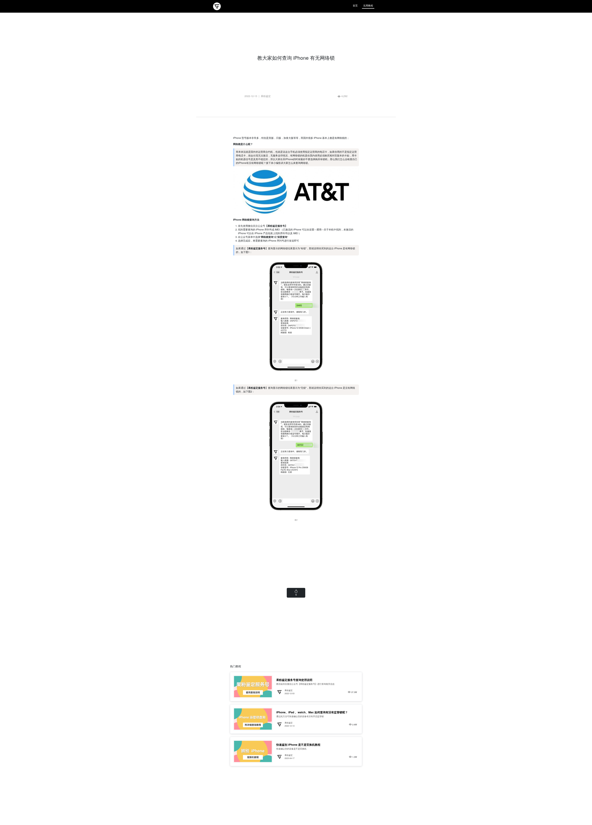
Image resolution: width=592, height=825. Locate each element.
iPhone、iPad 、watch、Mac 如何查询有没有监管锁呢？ (312, 712)
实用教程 (368, 5)
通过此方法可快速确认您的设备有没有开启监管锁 (300, 716)
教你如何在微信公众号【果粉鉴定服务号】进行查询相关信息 (305, 683)
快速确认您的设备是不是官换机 (291, 748)
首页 (355, 5)
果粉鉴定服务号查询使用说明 (294, 680)
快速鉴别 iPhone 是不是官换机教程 (298, 745)
